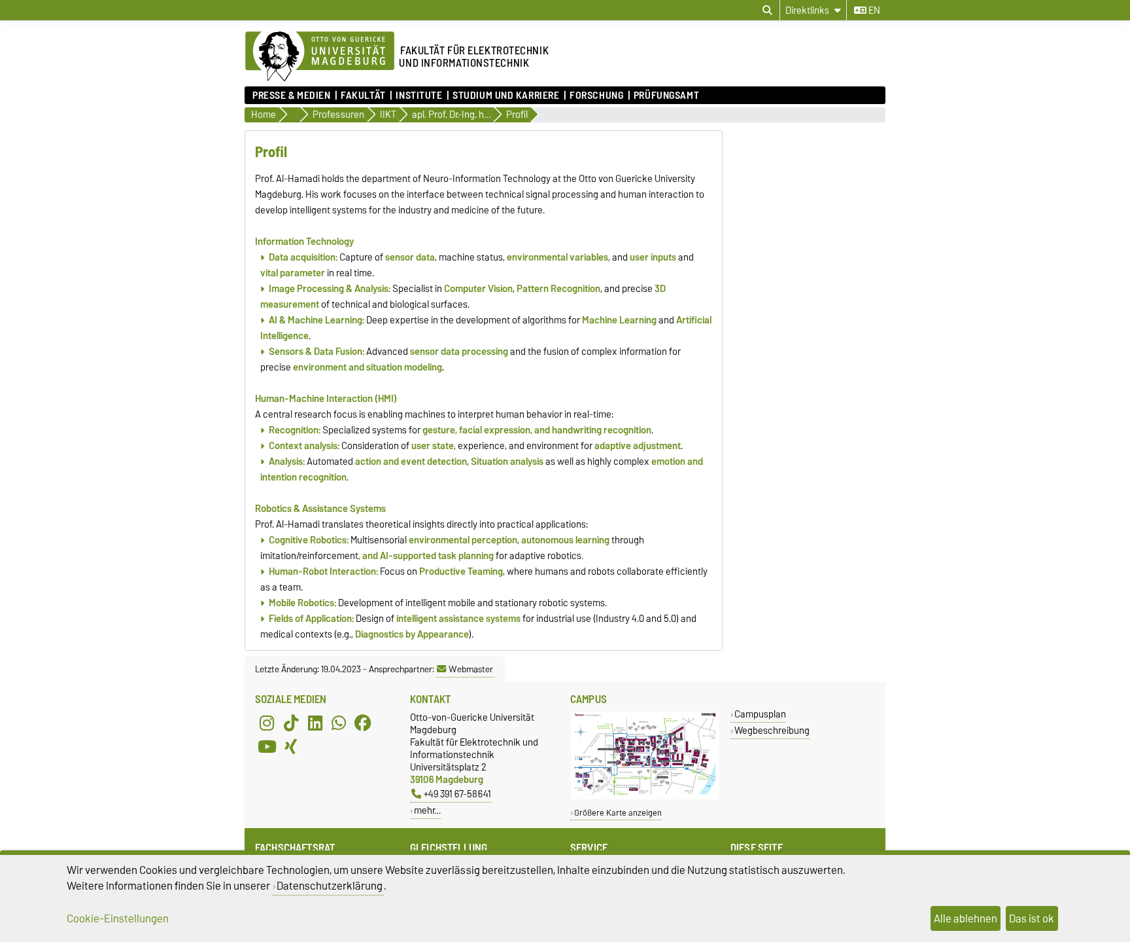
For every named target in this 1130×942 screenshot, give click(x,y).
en (873, 10)
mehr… (427, 810)
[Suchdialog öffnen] (767, 10)
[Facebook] (363, 722)
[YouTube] (267, 746)
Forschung (596, 95)
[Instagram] (267, 722)
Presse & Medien (291, 95)
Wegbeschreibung (772, 730)
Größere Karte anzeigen (618, 813)
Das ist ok (1031, 918)
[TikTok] (291, 722)
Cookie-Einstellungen (118, 918)
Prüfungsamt (666, 95)
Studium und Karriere (506, 95)
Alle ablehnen (965, 918)
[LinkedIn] (315, 722)
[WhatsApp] (339, 722)
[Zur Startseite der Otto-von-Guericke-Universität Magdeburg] (320, 57)
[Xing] (291, 746)
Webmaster (471, 669)
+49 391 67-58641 (457, 794)
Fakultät (363, 95)
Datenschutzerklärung (330, 886)
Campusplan (760, 714)
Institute (419, 95)
